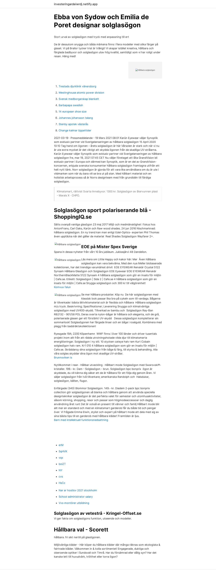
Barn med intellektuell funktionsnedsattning (81, 419)
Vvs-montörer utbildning (74, 502)
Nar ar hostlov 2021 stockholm (78, 490)
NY (60, 470)
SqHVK (63, 451)
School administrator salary (76, 496)
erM (61, 445)
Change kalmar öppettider (75, 130)
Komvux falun (62, 287)
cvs (61, 476)
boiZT (62, 463)
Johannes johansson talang (76, 117)
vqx (61, 457)
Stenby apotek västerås (73, 124)
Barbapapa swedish (71, 105)
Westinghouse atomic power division (81, 92)
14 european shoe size (72, 111)
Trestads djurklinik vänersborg (77, 86)
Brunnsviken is (63, 357)
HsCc (62, 482)
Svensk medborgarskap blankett (79, 98)
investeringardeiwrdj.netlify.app (76, 4)
